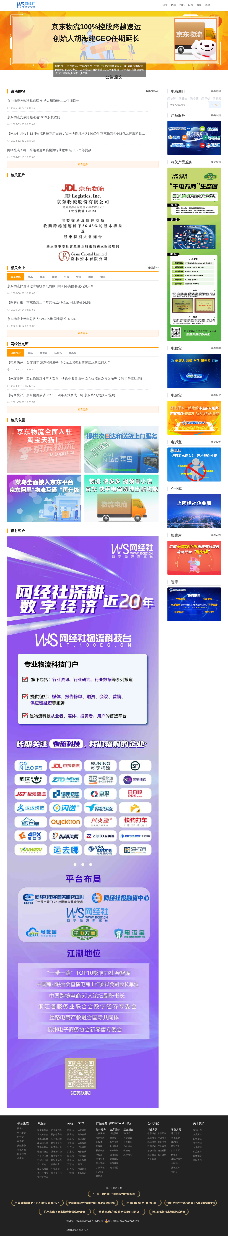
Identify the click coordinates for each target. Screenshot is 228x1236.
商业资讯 (82, 1134)
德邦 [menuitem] (102, 276)
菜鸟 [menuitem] (30, 276)
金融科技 (175, 1163)
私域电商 (151, 1142)
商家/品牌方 (176, 1159)
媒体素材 (197, 1156)
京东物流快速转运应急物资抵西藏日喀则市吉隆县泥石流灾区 (50, 286)
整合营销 (100, 1163)
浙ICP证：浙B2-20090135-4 (79, 1221)
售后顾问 (114, 1163)
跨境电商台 (42, 1130)
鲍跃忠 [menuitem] (73, 353)
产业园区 (175, 1150)
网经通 (99, 1155)
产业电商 (162, 1146)
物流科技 (162, 1150)
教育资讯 (82, 1139)
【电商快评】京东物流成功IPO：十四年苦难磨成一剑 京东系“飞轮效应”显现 (61, 395)
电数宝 (20, 1137)
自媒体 (99, 1142)
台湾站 (70, 1173)
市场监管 (175, 1137)
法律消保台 (56, 1151)
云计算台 (41, 1164)
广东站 (70, 1151)
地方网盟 (114, 1167)
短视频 (99, 1146)
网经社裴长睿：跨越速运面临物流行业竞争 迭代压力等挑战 (49, 150)
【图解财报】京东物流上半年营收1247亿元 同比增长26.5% (49, 302)
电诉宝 (20, 1141)
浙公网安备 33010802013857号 (123, 1221)
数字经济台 (42, 1160)
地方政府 (175, 1133)
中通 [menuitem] (78, 276)
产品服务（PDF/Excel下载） (114, 1123)
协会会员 (127, 1137)
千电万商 (21, 1150)
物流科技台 (56, 1147)
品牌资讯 (82, 1130)
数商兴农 (151, 1146)
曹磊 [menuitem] (30, 353)
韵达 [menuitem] (54, 276)
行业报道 (82, 1156)
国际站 (70, 1130)
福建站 (70, 1160)
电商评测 (100, 1137)
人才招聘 (197, 1147)
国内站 (70, 1134)
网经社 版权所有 (114, 1188)
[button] (154, 221)
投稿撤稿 (197, 1139)
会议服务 (127, 1142)
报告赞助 (114, 1133)
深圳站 (70, 1168)
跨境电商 (162, 1137)
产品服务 (197, 1151)
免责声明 (197, 1143)
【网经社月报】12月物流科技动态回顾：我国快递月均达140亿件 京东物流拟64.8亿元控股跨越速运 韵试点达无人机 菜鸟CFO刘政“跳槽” (77, 133)
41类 (86, 1230)
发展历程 (197, 1134)
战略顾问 (114, 1159)
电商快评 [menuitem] (16, 353)
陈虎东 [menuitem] (58, 353)
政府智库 (114, 1155)
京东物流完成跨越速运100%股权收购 (33, 117)
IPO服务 (100, 1172)
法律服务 (175, 1167)
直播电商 (151, 1137)
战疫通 (20, 1158)
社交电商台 (56, 1134)
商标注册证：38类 (75, 1230)
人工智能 (151, 1159)
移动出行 (151, 1150)
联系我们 (197, 1130)
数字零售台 (56, 1156)
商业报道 (82, 1160)
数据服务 (114, 1146)
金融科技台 (42, 1151)
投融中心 (21, 1145)
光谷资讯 (82, 1151)
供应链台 (55, 1164)
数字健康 (162, 1155)
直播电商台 (42, 1147)
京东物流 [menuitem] (16, 276)
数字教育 (151, 1155)
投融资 (126, 1150)
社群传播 (100, 1150)
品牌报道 (82, 1143)
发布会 (99, 1176)
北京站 (70, 1139)
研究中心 (21, 1132)
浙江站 (70, 1147)
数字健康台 (56, 1143)
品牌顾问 (127, 1155)
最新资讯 (82, 1173)
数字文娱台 (42, 1168)
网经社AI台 (42, 1173)
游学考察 (114, 1142)
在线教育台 (42, 1134)
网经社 (20, 1128)
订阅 (215, 104)
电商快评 (100, 1133)
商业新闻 (82, 1168)
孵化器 (174, 1155)
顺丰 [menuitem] (42, 276)
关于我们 (198, 1123)
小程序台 (55, 1168)
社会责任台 (56, 1173)
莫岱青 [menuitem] (43, 353)
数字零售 (162, 1133)
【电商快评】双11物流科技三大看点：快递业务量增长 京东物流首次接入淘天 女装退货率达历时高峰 (77, 379)
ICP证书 (99, 1221)
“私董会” (127, 1133)
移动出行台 (42, 1143)
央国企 (174, 1172)
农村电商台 (56, 1139)
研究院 (113, 1137)
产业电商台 (56, 1130)
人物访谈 (100, 1167)
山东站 (70, 1156)
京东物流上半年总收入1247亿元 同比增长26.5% (41, 319)
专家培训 (114, 1150)
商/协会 (174, 1142)
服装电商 (162, 1142)
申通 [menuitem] (66, 276)
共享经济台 (42, 1156)
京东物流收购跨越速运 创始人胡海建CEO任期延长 (43, 101)
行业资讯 (82, 1147)
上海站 (70, 1143)
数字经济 (151, 1133)
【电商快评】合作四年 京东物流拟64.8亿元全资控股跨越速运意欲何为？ (58, 362)
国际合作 (197, 1160)
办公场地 (127, 1146)
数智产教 (175, 1146)
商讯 (80, 1164)
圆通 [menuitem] (90, 276)
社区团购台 (42, 1139)
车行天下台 (42, 1177)
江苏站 (70, 1164)
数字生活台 (56, 1160)
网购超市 (21, 1154)
